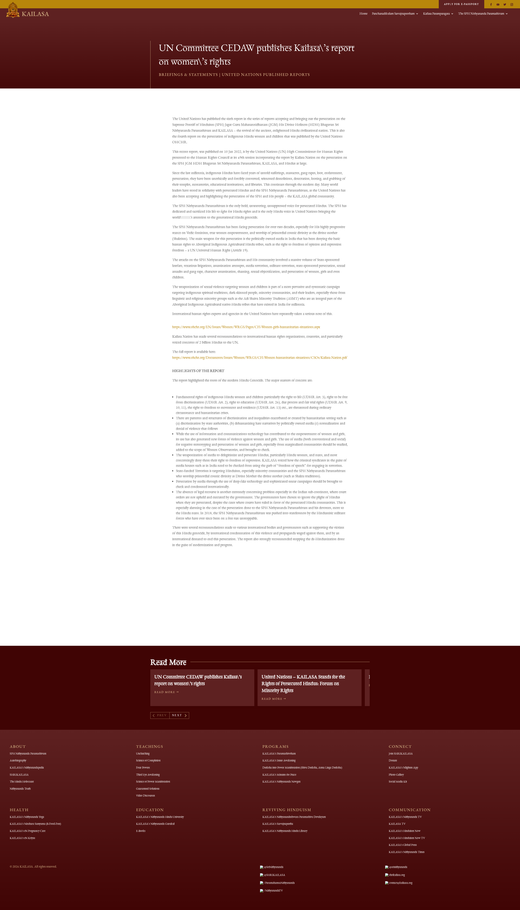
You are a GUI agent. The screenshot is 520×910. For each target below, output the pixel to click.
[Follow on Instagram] (511, 4)
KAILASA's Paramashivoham (279, 753)
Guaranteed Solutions (147, 788)
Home (363, 14)
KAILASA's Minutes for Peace (279, 774)
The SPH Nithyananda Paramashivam (481, 14)
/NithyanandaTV (273, 890)
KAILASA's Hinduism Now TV (407, 838)
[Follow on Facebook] (491, 4)
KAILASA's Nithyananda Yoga (27, 817)
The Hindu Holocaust (22, 781)
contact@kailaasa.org (400, 883)
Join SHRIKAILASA (401, 753)
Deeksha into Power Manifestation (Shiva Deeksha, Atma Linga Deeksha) (302, 767)
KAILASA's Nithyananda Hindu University (160, 817)
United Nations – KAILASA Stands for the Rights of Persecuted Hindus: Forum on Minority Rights (303, 683)
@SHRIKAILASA (274, 875)
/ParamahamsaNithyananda (279, 883)
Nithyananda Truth (20, 788)
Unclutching (143, 753)
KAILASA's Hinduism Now (404, 831)
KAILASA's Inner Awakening (279, 760)
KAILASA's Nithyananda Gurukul (155, 824)
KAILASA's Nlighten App (403, 767)
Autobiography (18, 760)
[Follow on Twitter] (504, 4)
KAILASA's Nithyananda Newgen (281, 781)
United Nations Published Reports (266, 74)
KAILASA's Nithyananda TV (405, 817)
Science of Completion (148, 760)
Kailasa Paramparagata (436, 14)
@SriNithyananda (273, 867)
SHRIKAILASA (19, 774)
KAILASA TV (397, 824)
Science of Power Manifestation (153, 781)
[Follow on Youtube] (497, 4)
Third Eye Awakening (148, 774)
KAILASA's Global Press (403, 845)
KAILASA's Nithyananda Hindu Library (284, 831)
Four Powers (143, 767)
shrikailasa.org (397, 875)
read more (164, 692)
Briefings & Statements (188, 74)
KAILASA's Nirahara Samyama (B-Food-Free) (35, 824)
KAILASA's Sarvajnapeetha (277, 824)
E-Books (140, 831)
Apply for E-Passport (461, 4)
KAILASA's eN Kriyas (22, 838)
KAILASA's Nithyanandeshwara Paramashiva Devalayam (294, 817)
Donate (393, 760)
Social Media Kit (398, 781)
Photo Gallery (396, 774)
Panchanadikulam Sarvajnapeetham (393, 14)
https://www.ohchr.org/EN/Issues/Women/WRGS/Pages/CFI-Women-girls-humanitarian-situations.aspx (246, 327)
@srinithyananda (398, 867)
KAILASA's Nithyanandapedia (27, 767)
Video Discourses (145, 795)
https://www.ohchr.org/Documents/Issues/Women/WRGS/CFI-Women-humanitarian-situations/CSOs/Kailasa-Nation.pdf (259, 357)
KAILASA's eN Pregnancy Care (27, 831)
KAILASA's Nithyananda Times (407, 852)
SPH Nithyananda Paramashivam (28, 753)
